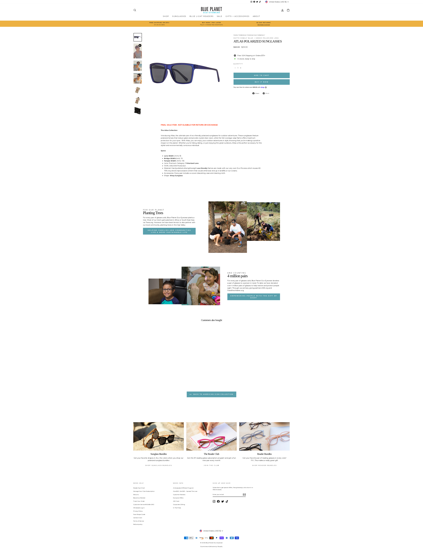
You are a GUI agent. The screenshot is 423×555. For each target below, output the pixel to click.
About (256, 16)
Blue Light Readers (201, 16)
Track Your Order (139, 501)
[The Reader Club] (211, 436)
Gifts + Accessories (238, 16)
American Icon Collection (255, 35)
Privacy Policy (138, 511)
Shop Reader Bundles (264, 465)
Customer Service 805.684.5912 (143, 504)
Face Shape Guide (139, 514)
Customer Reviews (179, 494)
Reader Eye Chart (139, 488)
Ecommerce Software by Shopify (211, 546)
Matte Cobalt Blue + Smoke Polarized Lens (256, 38)
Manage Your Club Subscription (144, 491)
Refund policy (137, 524)
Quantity (238, 64)
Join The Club (211, 465)
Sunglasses (179, 16)
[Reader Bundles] (264, 436)
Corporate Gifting (179, 504)
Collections (242, 35)
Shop (166, 16)
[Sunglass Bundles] (158, 436)
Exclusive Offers (178, 498)
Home (235, 35)
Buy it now (262, 82)
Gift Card (176, 501)
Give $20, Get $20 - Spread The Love (185, 491)
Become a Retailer (139, 498)
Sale (219, 16)
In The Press (177, 508)
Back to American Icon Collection (213, 394)
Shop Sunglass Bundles (158, 465)
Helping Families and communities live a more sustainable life (169, 231)
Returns (136, 494)
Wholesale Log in (139, 508)
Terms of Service (138, 521)
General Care (137, 518)
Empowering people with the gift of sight (253, 297)
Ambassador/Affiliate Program (183, 488)
